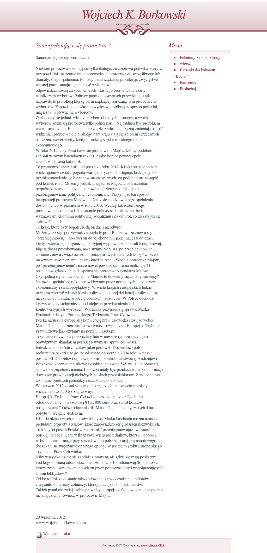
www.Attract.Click (153, 545)
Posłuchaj (188, 88)
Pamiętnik (188, 82)
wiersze (186, 63)
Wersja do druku (56, 533)
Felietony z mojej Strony (200, 57)
